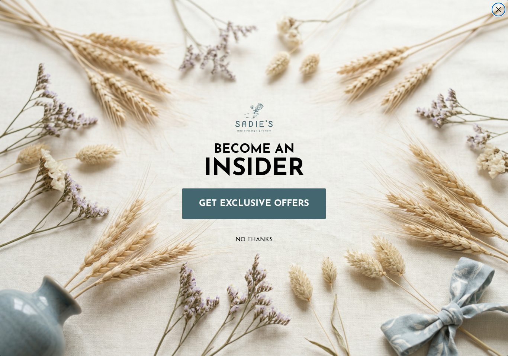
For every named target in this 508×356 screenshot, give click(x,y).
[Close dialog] (498, 9)
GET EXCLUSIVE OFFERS (254, 203)
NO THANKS (254, 240)
